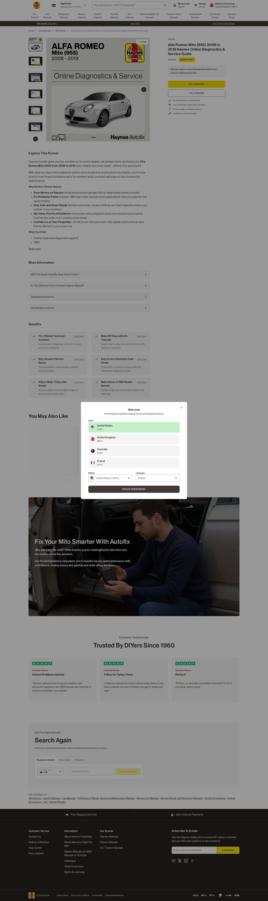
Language (140, 473)
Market (91, 473)
